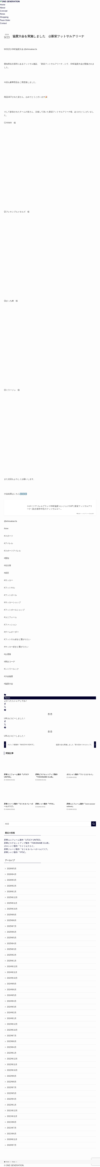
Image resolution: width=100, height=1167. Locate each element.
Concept (3, 11)
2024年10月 (12, 978)
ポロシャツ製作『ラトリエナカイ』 (19, 846)
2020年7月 (11, 1145)
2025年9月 (11, 915)
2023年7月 (11, 1036)
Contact (3, 23)
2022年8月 (11, 1082)
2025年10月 (12, 909)
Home (2, 5)
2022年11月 (12, 1064)
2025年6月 (11, 932)
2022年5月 (11, 1093)
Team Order (5, 20)
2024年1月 (11, 1018)
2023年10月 (12, 1030)
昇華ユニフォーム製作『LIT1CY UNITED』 (23, 840)
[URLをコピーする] (50, 714)
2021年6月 (11, 1134)
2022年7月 (11, 1087)
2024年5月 (11, 995)
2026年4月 (11, 874)
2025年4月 (11, 943)
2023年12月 (12, 1024)
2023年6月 (11, 1041)
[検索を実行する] (93, 823)
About (2, 8)
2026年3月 (11, 880)
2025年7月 (11, 926)
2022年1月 (11, 1105)
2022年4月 (11, 1099)
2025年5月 (11, 938)
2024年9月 (11, 984)
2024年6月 (11, 990)
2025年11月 (12, 903)
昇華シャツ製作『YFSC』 (15, 852)
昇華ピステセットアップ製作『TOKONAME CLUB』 (27, 843)
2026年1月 (11, 892)
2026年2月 (11, 886)
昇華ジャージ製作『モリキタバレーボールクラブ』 (26, 849)
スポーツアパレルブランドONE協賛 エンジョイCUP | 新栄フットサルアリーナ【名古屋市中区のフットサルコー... (59, 507)
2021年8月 (11, 1122)
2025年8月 (11, 920)
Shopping (4, 17)
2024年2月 (11, 1012)
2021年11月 (12, 1116)
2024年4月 (11, 1001)
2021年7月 (11, 1128)
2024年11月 (12, 972)
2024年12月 (12, 966)
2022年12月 (12, 1059)
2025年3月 (11, 949)
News (2, 14)
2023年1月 (11, 1053)
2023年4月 (11, 1047)
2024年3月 (11, 1007)
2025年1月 (11, 961)
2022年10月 (12, 1070)
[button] (5, 704)
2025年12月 (12, 897)
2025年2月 (11, 955)
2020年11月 (12, 1139)
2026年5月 (11, 869)
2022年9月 (11, 1076)
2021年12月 (12, 1110)
